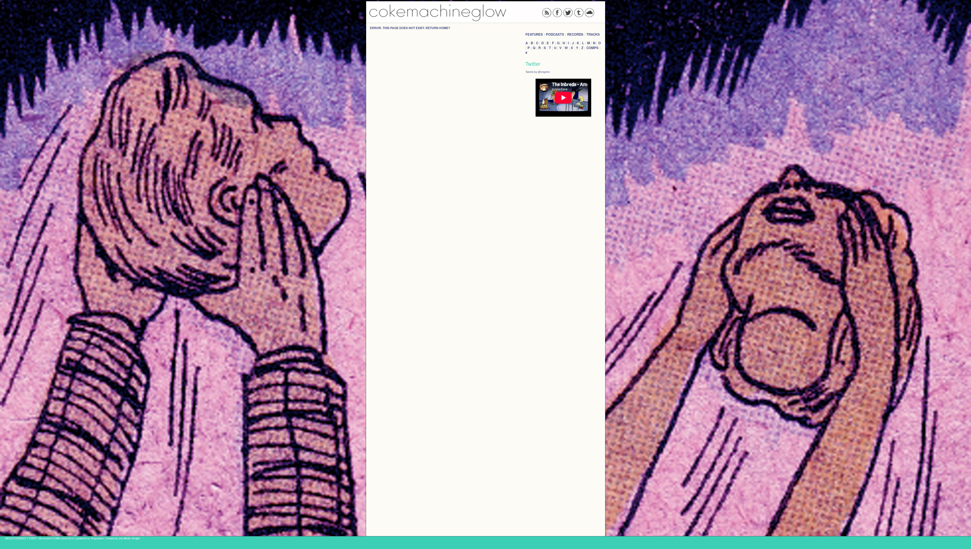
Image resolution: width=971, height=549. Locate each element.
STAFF (33, 538)
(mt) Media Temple (129, 538)
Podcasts (555, 34)
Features (534, 34)
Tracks (593, 34)
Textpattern (97, 538)
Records (575, 34)
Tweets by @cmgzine (537, 72)
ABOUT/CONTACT (16, 538)
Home (443, 28)
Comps (592, 47)
